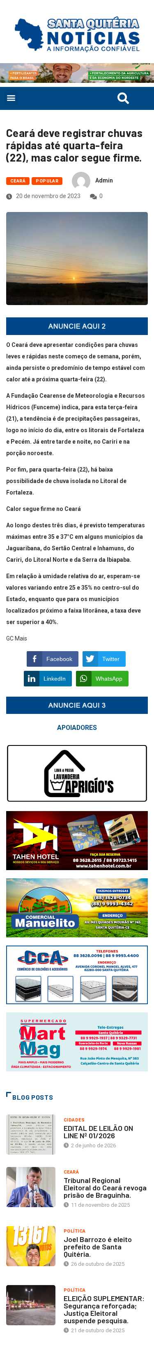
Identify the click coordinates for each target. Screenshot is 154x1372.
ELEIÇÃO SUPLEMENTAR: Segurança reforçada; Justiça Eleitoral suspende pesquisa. (104, 1309)
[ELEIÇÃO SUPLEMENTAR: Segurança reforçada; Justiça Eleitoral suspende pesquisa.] (30, 1305)
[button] (11, 98)
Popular (47, 181)
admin (104, 180)
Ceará (17, 181)
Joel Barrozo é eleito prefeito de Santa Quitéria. (98, 1246)
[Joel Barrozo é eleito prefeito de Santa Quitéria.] (30, 1246)
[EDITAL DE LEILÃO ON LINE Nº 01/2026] (30, 1134)
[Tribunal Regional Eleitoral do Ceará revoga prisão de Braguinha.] (30, 1187)
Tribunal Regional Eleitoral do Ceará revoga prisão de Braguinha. (105, 1187)
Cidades (74, 1120)
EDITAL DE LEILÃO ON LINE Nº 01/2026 (98, 1132)
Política (75, 1231)
